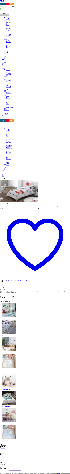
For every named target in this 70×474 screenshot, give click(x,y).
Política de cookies (57, 473)
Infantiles (7, 280)
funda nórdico (26, 280)
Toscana (1, 0)
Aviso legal (11, 471)
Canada (1, 1)
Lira (0, 2)
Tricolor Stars (4, 335)
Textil (10, 280)
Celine (16, 280)
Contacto (19, 470)
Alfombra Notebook (6, 389)
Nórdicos (4, 280)
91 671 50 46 (3, 2)
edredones (18, 280)
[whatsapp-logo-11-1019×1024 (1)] (0, 9)
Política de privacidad (3, 471)
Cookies (8, 471)
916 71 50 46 (3, 454)
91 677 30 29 (4, 0)
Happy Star (4, 440)
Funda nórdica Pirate (6, 406)
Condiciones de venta (17, 471)
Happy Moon (4, 369)
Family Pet (22, 280)
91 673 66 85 (4, 1)
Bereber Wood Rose (6, 423)
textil (34, 280)
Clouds (3, 318)
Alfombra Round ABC (6, 352)
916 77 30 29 (3, 448)
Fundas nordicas (31, 280)
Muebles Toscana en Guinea (13, 470)
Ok (60, 473)
